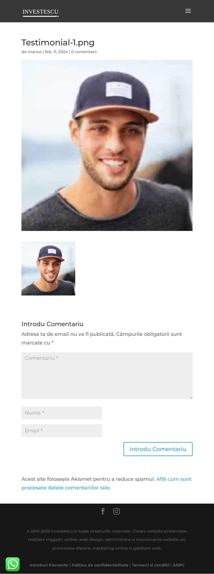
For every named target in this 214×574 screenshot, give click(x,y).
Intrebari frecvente (49, 565)
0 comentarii (84, 51)
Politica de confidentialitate (100, 565)
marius (35, 51)
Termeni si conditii (150, 565)
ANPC (178, 565)
